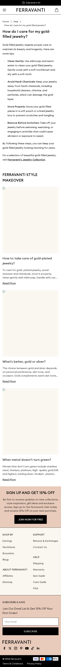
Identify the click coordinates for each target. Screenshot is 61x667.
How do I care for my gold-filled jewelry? (25, 25)
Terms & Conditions (13, 663)
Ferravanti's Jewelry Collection (26, 159)
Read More (9, 283)
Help (15, 21)
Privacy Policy (34, 663)
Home (6, 21)
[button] (4, 10)
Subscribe (30, 631)
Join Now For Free (30, 519)
